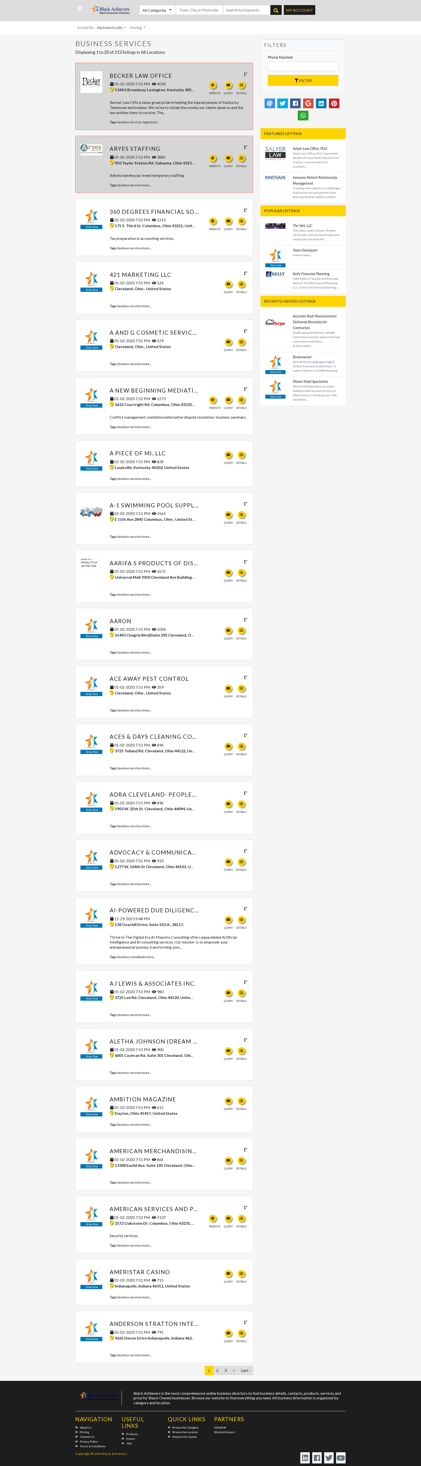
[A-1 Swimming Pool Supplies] (91, 509)
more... (154, 122)
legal (146, 122)
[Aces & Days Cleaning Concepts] (91, 743)
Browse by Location (185, 1432)
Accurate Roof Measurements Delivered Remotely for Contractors (315, 322)
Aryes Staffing (135, 148)
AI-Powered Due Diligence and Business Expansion (195, 910)
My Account (299, 10)
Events (130, 1438)
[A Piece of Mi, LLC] (91, 460)
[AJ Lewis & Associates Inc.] (91, 990)
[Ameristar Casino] (91, 1278)
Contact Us (87, 1437)
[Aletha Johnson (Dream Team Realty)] (91, 1048)
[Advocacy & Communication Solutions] (91, 859)
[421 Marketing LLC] (91, 281)
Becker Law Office (141, 75)
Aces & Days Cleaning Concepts (163, 736)
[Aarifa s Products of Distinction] (91, 567)
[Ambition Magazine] (91, 1106)
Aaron (121, 621)
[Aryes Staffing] (91, 149)
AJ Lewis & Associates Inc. (153, 983)
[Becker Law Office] (91, 82)
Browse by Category (185, 1427)
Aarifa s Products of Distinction (167, 563)
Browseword (302, 357)
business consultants (132, 957)
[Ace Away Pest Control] (91, 685)
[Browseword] (275, 363)
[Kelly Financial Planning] (275, 273)
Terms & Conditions (93, 1446)
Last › (245, 1370)
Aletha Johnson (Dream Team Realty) (173, 1041)
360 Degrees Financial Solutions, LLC (173, 211)
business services (130, 122)
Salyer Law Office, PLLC (310, 148)
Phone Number (280, 57)
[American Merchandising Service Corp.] (91, 1158)
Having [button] (136, 27)
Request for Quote (184, 1437)
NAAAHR (220, 1427)
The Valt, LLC (302, 225)
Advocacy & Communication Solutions (177, 852)
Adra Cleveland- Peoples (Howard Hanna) (182, 794)
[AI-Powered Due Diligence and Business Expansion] (91, 917)
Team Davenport (305, 250)
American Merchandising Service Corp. (177, 1151)
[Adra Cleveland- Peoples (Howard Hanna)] (91, 801)
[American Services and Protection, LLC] (91, 1215)
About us (85, 1427)
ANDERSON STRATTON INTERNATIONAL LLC (176, 1323)
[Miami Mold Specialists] (275, 388)
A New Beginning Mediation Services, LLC (179, 390)
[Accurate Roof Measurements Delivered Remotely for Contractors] (275, 322)
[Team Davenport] (275, 256)
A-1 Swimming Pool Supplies (157, 505)
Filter (305, 80)
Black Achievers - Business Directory (111, 11)
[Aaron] (91, 628)
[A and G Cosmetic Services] (91, 339)
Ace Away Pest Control (149, 678)
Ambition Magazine (143, 1099)
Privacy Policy (89, 1441)
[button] (80, 8)
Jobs (129, 1443)
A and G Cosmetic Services (155, 332)
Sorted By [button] (100, 27)
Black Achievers (224, 1432)
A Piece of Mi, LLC (138, 453)
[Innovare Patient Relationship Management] (275, 177)
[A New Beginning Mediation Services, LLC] (91, 397)
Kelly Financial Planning (311, 273)
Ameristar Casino (140, 1271)
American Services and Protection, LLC (177, 1208)
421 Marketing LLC (141, 274)
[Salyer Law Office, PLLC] (275, 153)
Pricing (84, 1432)
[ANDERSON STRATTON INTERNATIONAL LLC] (91, 1330)
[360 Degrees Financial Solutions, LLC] (91, 218)
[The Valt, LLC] (275, 225)
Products (132, 1434)
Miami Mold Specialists (310, 381)
